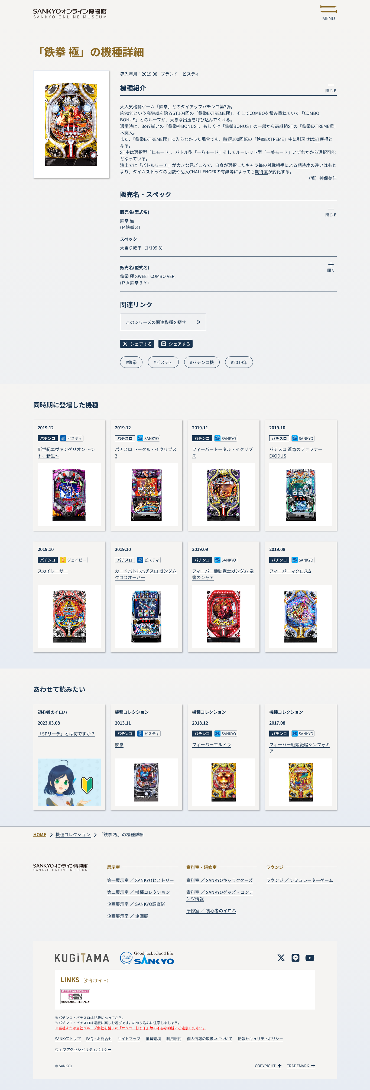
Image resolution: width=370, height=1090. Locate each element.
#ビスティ (163, 362)
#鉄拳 (131, 362)
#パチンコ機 (202, 362)
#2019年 (239, 362)
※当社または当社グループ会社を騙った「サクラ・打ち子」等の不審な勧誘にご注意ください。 (130, 1027)
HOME (39, 834)
